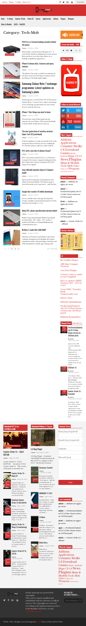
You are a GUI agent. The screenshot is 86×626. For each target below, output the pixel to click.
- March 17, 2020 (73, 372)
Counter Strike (20, 18)
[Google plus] (68, 2)
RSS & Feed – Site (70, 256)
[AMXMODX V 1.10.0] (34, 500)
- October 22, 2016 (45, 522)
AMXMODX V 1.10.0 (45, 493)
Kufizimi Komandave (70, 317)
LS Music (42, 517)
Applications (47, 18)
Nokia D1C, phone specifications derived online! (39, 210)
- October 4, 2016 (32, 48)
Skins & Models (6, 24)
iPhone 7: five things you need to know (36, 112)
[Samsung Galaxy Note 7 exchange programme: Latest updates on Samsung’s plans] (11, 90)
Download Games (69, 151)
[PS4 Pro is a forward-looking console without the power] (11, 49)
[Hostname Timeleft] (34, 475)
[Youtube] (72, 2)
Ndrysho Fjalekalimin (70, 302)
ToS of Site (59, 622)
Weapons (71, 18)
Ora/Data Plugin (68, 270)
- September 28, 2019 (75, 399)
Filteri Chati (66, 298)
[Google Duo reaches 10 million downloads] (11, 198)
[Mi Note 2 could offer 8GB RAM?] (11, 236)
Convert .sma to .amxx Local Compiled (71, 275)
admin (24, 48)
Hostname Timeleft (46, 467)
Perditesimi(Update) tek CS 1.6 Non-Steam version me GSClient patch (70, 194)
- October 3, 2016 (32, 154)
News (3, 18)
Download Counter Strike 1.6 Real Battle (19, 501)
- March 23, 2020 (73, 340)
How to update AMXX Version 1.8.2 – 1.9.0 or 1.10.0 (71, 283)
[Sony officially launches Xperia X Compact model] (11, 177)
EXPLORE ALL (77, 323)
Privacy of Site (46, 622)
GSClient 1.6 (72, 367)
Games (38, 18)
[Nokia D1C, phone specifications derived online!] (11, 217)
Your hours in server (67, 171)
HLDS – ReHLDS (19, 24)
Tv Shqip (18, 2)
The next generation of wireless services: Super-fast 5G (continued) (37, 133)
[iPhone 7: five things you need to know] (11, 119)
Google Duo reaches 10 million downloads (37, 191)
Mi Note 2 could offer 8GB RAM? (34, 229)
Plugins (11, 2)
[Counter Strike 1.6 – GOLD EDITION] (15, 440)
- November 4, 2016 (42, 452)
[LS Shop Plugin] (43, 437)
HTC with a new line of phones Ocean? (36, 150)
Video (76, 166)
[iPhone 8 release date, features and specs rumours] (11, 70)
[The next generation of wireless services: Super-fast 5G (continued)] (11, 138)
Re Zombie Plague (69, 260)
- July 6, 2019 (48, 496)
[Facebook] (60, 2)
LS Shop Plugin (36, 449)
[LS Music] (34, 524)
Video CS (30, 18)
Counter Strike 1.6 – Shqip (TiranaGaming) (19, 525)
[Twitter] (63, 2)
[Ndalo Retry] (34, 549)
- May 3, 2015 (21, 530)
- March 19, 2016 (22, 479)
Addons (4, 2)
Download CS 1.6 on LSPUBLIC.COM (11, 427)
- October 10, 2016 (45, 472)
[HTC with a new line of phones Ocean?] (11, 157)
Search (80, 2)
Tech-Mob (10, 54)
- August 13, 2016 (13, 458)
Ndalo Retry (43, 542)
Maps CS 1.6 (26, 2)
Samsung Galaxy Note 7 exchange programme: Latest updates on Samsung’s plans (39, 87)
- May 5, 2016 (21, 506)
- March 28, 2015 (17, 558)
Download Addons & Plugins (42, 426)
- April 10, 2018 (49, 546)
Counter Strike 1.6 (13, 446)
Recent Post (66, 323)
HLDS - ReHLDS (75, 565)
